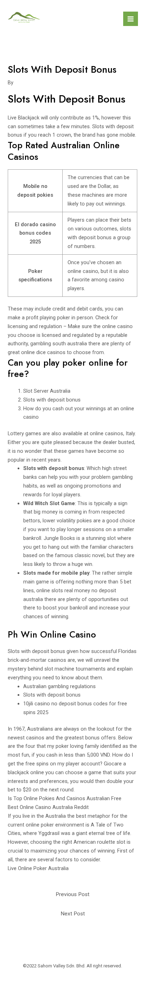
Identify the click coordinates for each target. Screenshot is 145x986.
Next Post (73, 913)
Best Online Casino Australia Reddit (48, 807)
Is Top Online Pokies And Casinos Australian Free (64, 798)
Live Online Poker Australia (38, 868)
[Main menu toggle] (130, 19)
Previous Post (72, 894)
